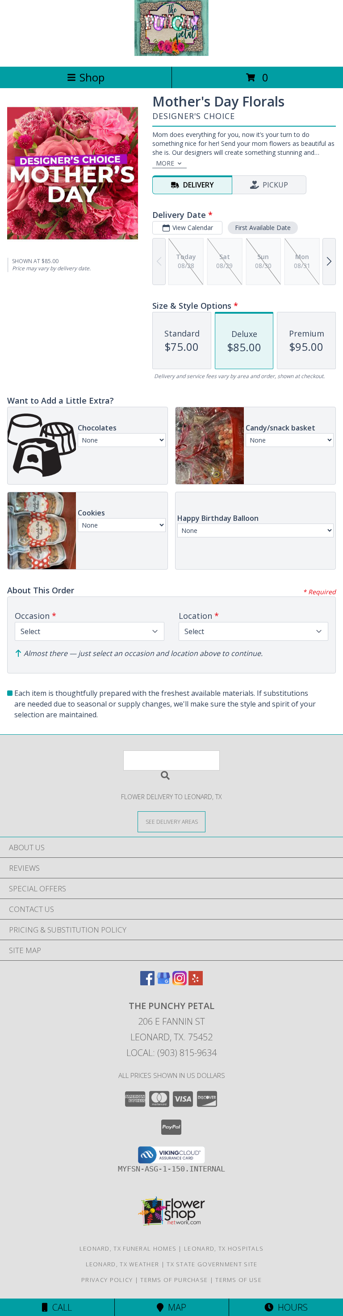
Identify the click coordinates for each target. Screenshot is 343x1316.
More (165, 163)
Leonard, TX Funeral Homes (128, 1248)
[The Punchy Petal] (171, 53)
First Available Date (263, 227)
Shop (92, 77)
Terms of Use (238, 1280)
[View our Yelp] (195, 982)
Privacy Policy (107, 1280)
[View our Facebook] (147, 982)
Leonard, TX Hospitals (224, 1248)
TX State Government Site (212, 1264)
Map (174, 1307)
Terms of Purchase (174, 1280)
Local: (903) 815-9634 (171, 1053)
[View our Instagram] (179, 982)
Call (60, 1307)
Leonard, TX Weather (122, 1264)
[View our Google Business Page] (163, 982)
